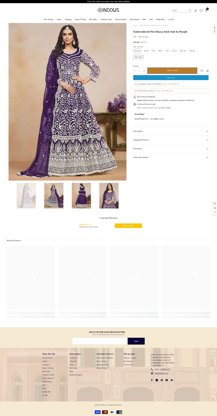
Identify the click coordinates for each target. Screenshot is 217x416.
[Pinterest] (161, 380)
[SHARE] (207, 71)
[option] (67, 102)
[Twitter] (171, 380)
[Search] (182, 10)
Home (135, 25)
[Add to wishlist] (202, 71)
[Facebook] (151, 380)
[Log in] (195, 10)
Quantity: (136, 66)
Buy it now (171, 78)
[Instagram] (156, 380)
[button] (214, 29)
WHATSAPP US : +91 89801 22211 (149, 119)
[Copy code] (177, 84)
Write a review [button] (128, 226)
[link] (31, 313)
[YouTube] (166, 380)
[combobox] (179, 10)
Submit (136, 341)
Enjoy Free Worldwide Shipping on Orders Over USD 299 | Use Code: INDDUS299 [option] (108, 1)
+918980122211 (165, 369)
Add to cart (172, 70)
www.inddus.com (158, 365)
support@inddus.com (161, 373)
